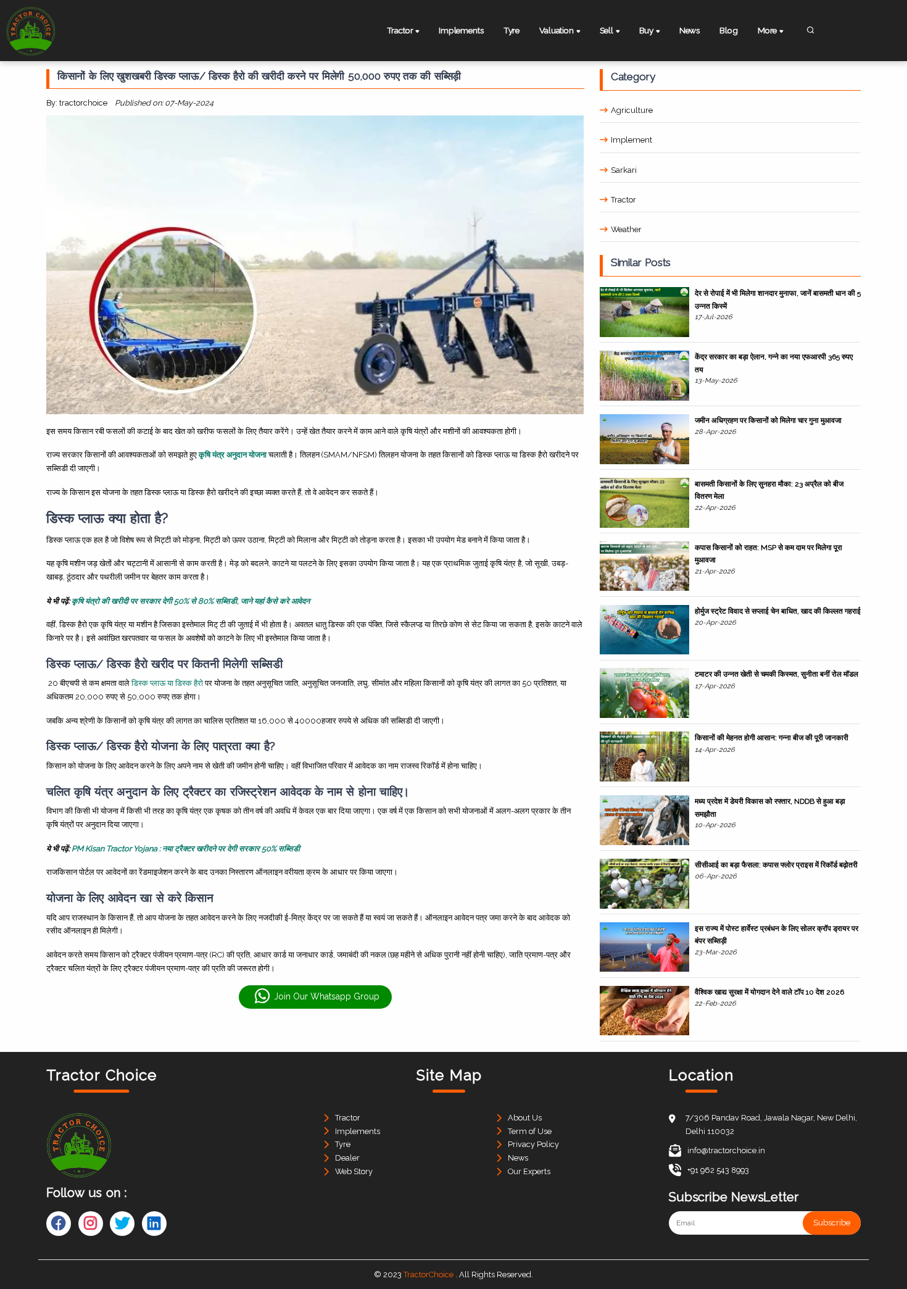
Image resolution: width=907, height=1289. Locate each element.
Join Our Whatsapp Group (326, 996)
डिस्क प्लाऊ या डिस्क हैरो (167, 683)
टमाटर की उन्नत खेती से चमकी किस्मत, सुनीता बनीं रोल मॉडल (776, 674)
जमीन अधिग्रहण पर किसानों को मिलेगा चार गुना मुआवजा (768, 420)
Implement (631, 139)
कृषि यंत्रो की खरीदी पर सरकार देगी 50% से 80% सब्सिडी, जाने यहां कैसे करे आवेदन (191, 601)
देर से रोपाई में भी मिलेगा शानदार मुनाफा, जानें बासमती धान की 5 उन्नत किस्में (778, 299)
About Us (525, 1117)
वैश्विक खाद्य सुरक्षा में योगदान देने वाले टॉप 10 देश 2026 (769, 992)
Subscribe (831, 1223)
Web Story (354, 1171)
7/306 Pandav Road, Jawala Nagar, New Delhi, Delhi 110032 (771, 1124)
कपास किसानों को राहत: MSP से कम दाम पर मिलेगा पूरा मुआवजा (768, 553)
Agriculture (632, 110)
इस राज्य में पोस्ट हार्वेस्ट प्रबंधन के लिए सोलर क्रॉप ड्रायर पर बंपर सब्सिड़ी (776, 934)
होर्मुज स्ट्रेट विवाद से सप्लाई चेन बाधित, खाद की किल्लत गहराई (778, 611)
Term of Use (530, 1131)
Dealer (347, 1157)
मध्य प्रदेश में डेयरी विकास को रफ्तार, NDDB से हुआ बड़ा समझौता (770, 807)
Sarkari (624, 170)
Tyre (511, 30)
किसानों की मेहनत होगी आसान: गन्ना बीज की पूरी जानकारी (771, 737)
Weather (626, 229)
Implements (461, 30)
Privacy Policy (533, 1144)
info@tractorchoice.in (726, 1150)
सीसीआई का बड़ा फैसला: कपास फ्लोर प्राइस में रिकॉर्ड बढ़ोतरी (776, 865)
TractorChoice (429, 1274)
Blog (728, 30)
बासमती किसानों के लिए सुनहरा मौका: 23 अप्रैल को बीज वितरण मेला (769, 490)
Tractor (623, 199)
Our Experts (529, 1171)
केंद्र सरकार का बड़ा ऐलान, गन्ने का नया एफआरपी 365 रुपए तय (774, 362)
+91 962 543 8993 (718, 1170)
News (689, 30)
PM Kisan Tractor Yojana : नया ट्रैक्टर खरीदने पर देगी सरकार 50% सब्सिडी (186, 848)
